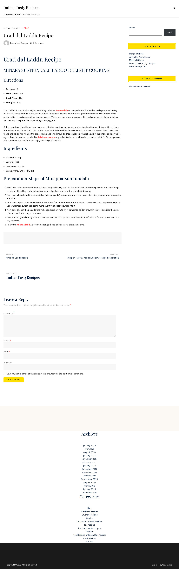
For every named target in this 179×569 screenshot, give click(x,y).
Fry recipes (89, 524)
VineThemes (167, 565)
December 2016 (89, 468)
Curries (89, 518)
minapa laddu (24, 224)
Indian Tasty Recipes (21, 8)
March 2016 (89, 485)
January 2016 (89, 489)
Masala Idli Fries (136, 60)
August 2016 (89, 482)
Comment (9, 313)
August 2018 (89, 452)
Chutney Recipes (90, 514)
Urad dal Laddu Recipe (17, 257)
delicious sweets (46, 137)
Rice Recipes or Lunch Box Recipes (89, 534)
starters (90, 541)
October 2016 (89, 475)
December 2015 (89, 492)
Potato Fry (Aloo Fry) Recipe (142, 63)
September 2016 (89, 479)
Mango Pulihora (136, 53)
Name (7, 340)
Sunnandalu (62, 110)
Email (6, 351)
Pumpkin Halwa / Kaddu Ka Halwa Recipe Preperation (93, 257)
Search (132, 27)
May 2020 (89, 448)
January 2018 (89, 455)
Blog (26, 28)
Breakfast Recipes (89, 511)
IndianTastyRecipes (19, 43)
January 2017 (89, 465)
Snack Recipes (89, 538)
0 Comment (38, 43)
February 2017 (89, 462)
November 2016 (89, 472)
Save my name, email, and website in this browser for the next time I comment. (45, 373)
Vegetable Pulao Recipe (139, 57)
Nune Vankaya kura (138, 66)
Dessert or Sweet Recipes (89, 521)
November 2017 (89, 458)
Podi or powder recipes (89, 528)
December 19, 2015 (11, 28)
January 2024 (89, 445)
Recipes (89, 531)
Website (7, 362)
